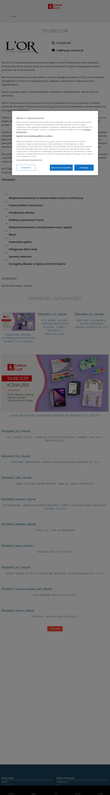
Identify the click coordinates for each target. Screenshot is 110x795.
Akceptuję (84, 167)
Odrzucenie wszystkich (61, 167)
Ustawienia (26, 167)
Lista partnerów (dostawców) (29, 160)
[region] (55, 143)
